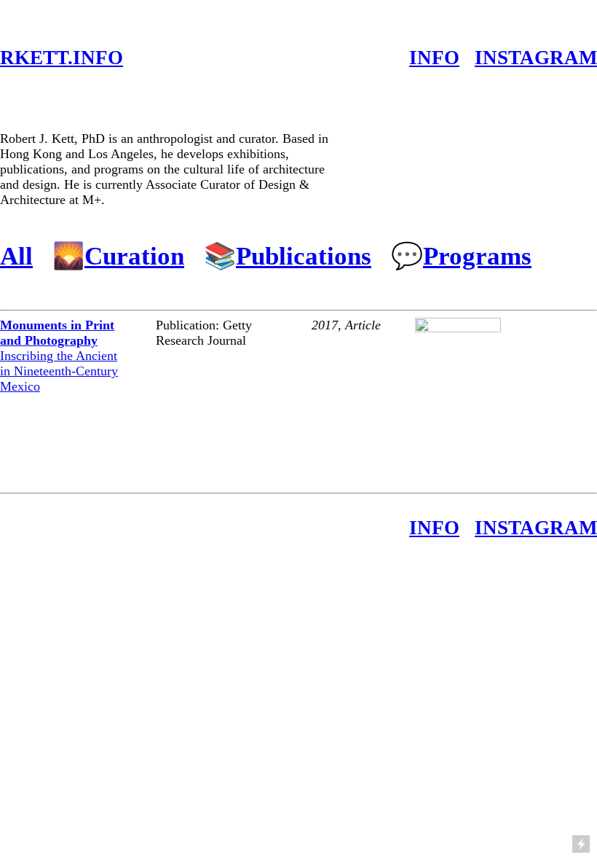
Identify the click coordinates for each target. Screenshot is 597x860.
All (16, 255)
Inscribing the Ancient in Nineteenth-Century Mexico (59, 356)
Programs (477, 255)
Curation (134, 255)
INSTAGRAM (536, 58)
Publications (303, 255)
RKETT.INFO (61, 58)
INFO (434, 58)
